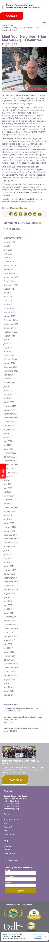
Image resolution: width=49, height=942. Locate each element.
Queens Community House (23, 8)
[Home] (3, 7)
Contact (7, 849)
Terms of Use (9, 857)
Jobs (5, 830)
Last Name (9, 882)
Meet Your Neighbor (18, 208)
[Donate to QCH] (11, 16)
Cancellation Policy (11, 861)
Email (7, 870)
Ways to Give (9, 827)
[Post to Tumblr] (20, 214)
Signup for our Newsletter (21, 223)
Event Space (9, 834)
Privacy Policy (9, 853)
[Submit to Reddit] (30, 214)
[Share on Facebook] (10, 214)
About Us (7, 846)
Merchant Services (31, 930)
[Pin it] (25, 214)
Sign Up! (20, 890)
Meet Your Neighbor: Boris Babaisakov (21, 728)
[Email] (40, 214)
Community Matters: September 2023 (21, 708)
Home (4, 25)
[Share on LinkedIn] (34, 214)
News (12, 25)
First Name (9, 876)
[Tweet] (15, 214)
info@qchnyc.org (11, 808)
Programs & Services (12, 819)
